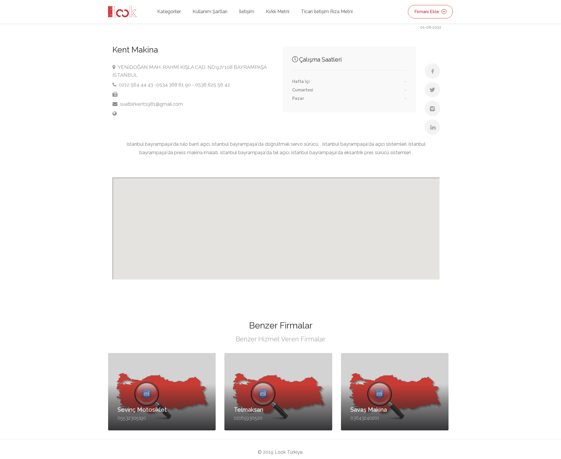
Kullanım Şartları (210, 11)
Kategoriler (169, 11)
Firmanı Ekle (427, 11)
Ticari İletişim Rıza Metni (327, 11)
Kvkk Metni (277, 11)
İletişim (246, 11)
